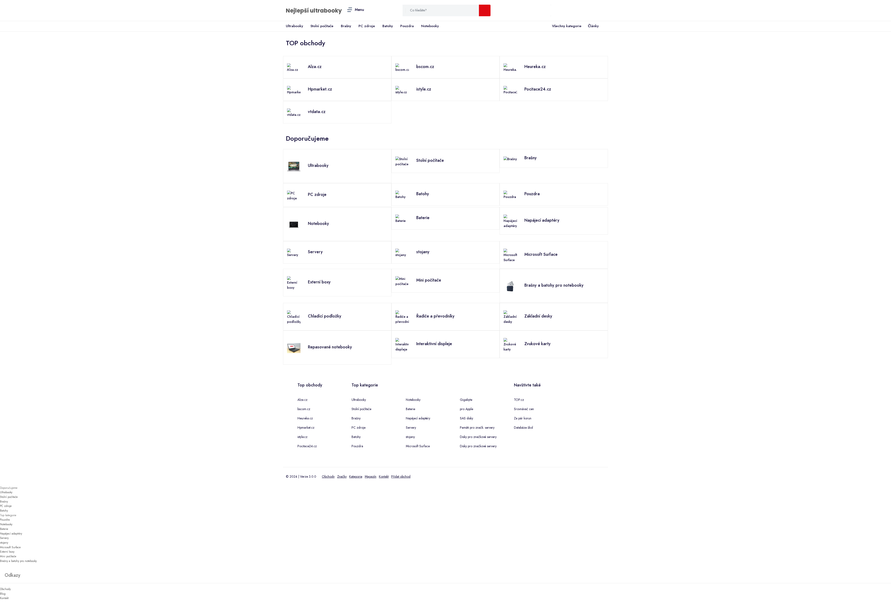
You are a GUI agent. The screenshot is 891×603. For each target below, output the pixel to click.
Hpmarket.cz (305, 427)
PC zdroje (366, 26)
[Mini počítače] (402, 281)
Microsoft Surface (418, 446)
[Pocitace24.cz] (510, 90)
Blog (3, 594)
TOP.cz (519, 399)
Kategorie (355, 476)
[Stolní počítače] (402, 161)
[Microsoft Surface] (510, 255)
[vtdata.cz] (293, 112)
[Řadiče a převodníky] (402, 316)
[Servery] (293, 252)
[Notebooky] (293, 224)
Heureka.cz (305, 418)
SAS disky (466, 418)
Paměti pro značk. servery (477, 427)
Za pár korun (522, 418)
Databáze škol (523, 427)
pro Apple (466, 409)
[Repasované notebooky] (293, 347)
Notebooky (430, 26)
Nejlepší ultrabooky (314, 10)
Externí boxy (7, 552)
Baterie (410, 409)
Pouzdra (407, 26)
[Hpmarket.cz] (293, 90)
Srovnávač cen (524, 409)
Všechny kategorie (566, 26)
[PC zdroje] (293, 195)
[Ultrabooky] (293, 166)
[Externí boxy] (293, 282)
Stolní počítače (321, 26)
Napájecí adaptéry (418, 418)
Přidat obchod (400, 476)
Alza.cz (302, 399)
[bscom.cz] (402, 67)
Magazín (370, 476)
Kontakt (384, 476)
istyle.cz (302, 436)
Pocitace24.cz (307, 446)
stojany (410, 436)
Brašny (346, 26)
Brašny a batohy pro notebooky (18, 561)
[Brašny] (510, 158)
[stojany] (402, 252)
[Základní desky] (510, 316)
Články (593, 26)
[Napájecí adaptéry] (510, 221)
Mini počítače (8, 556)
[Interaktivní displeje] (402, 344)
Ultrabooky (294, 26)
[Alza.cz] (293, 67)
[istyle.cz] (402, 90)
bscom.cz (303, 409)
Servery (411, 427)
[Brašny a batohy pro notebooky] (510, 286)
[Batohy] (402, 194)
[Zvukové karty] (510, 344)
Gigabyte (466, 399)
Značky (342, 476)
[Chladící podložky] (293, 316)
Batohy (387, 26)
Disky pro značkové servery (478, 436)
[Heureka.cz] (510, 67)
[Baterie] (402, 218)
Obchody (328, 476)
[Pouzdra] (510, 194)
